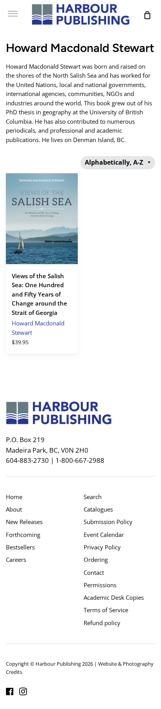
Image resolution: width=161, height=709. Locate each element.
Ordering (96, 559)
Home (14, 497)
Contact (94, 572)
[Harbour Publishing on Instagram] (23, 691)
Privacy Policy (102, 547)
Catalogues (98, 509)
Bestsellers (20, 547)
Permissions (100, 585)
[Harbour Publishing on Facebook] (10, 691)
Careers (16, 559)
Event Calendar (104, 534)
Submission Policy (108, 522)
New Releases (24, 522)
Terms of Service (106, 610)
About (14, 509)
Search (93, 497)
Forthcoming (23, 534)
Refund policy (102, 623)
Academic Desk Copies (114, 597)
